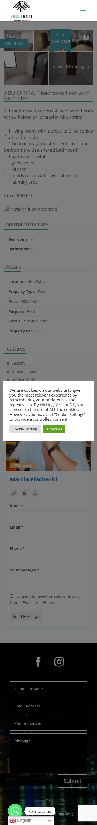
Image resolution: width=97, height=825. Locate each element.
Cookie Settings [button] (25, 429)
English (24, 820)
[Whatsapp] (15, 811)
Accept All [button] (54, 429)
